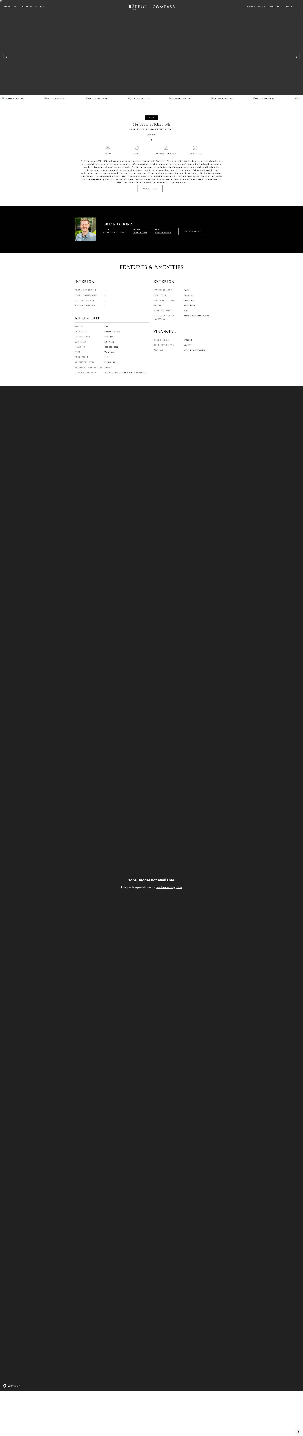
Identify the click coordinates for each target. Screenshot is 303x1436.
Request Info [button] (150, 188)
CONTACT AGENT (192, 231)
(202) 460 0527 (140, 232)
